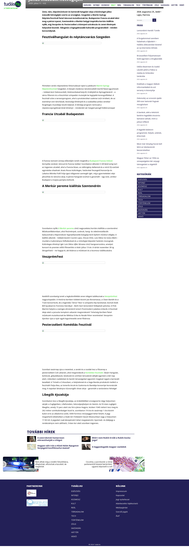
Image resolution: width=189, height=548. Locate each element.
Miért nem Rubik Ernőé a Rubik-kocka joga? (111, 438)
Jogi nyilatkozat (123, 499)
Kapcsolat (120, 495)
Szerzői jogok (122, 511)
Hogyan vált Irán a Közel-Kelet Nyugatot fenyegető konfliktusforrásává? (58, 446)
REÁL (119, 5)
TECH (138, 5)
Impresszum (121, 491)
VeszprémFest (111, 296)
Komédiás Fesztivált (94, 372)
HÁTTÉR (174, 5)
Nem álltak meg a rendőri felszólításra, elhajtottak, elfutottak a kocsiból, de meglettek (51, 464)
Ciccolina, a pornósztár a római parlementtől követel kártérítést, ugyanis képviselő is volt (98, 464)
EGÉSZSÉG (87, 5)
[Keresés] (154, 20)
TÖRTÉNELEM (147, 5)
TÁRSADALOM (128, 5)
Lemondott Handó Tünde (148, 30)
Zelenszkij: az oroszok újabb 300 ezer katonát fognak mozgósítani (149, 101)
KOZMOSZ (105, 5)
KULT (113, 5)
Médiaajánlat (122, 507)
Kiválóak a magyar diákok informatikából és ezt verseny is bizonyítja (148, 87)
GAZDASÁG (165, 5)
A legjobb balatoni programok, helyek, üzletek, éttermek (149, 132)
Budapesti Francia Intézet (101, 161)
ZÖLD (157, 5)
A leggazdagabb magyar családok (109, 446)
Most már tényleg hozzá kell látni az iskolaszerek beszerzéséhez (149, 147)
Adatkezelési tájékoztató (127, 503)
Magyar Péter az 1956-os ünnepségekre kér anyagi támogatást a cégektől (148, 161)
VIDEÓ (181, 5)
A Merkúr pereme (66, 228)
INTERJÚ (96, 5)
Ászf (118, 516)
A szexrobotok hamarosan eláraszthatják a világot (50, 438)
